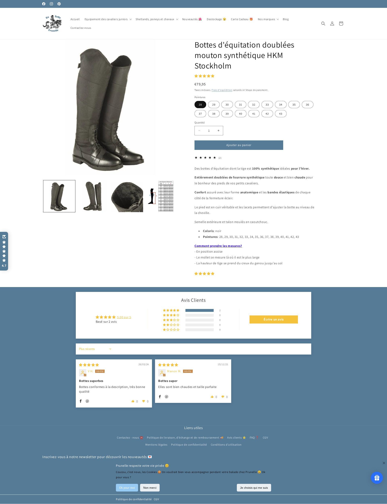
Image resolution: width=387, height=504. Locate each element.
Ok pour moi (127, 487)
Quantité (200, 122)
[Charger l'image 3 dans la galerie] (127, 196)
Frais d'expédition (222, 89)
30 (227, 104)
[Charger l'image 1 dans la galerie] (59, 196)
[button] (107, 19)
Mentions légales (156, 445)
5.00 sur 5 (124, 317)
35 (294, 104)
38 (213, 113)
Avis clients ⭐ (236, 438)
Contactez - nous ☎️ (130, 438)
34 (280, 104)
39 (227, 113)
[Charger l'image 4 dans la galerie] (161, 196)
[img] (89, 365)
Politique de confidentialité (134, 499)
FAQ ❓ (254, 438)
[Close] (384, 463)
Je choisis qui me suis (254, 487)
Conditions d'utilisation (226, 445)
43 (280, 113)
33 (267, 104)
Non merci (149, 487)
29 (213, 104)
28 (200, 104)
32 (253, 104)
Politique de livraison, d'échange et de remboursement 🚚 (185, 438)
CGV (156, 499)
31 (240, 104)
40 (240, 113)
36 (307, 104)
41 (253, 113)
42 (267, 113)
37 (200, 113)
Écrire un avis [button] (274, 319)
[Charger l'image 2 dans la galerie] (93, 196)
